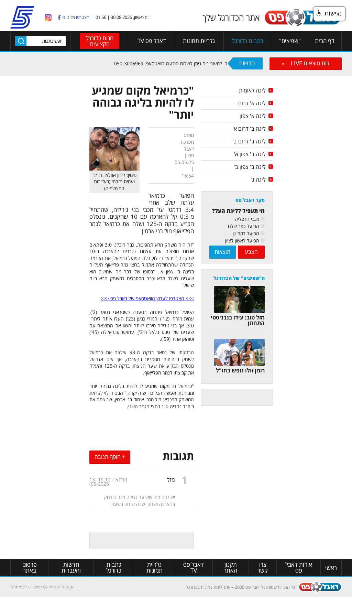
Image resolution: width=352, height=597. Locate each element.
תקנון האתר (230, 567)
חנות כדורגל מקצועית (99, 41)
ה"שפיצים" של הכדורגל (239, 278)
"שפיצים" (290, 41)
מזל (171, 480)
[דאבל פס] (302, 25)
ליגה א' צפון (253, 116)
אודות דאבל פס (298, 567)
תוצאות (222, 252)
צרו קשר (262, 567)
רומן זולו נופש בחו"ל (240, 370)
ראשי (331, 568)
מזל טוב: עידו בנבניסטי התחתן (238, 320)
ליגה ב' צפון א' (250, 154)
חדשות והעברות (71, 567)
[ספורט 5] (22, 26)
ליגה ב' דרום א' (249, 128)
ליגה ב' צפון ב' (250, 167)
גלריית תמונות (199, 41)
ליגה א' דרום (252, 103)
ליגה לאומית (252, 90)
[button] (329, 14)
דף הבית (324, 41)
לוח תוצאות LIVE (310, 63)
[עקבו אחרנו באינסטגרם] (48, 17)
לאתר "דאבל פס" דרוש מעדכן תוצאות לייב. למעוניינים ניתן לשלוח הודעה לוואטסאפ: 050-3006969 (217, 63)
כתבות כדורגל (247, 41)
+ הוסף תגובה (110, 456)
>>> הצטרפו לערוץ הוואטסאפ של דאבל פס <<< (147, 298)
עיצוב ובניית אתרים (26, 587)
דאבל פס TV (152, 41)
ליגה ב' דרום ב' (249, 141)
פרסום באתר (29, 567)
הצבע (251, 252)
